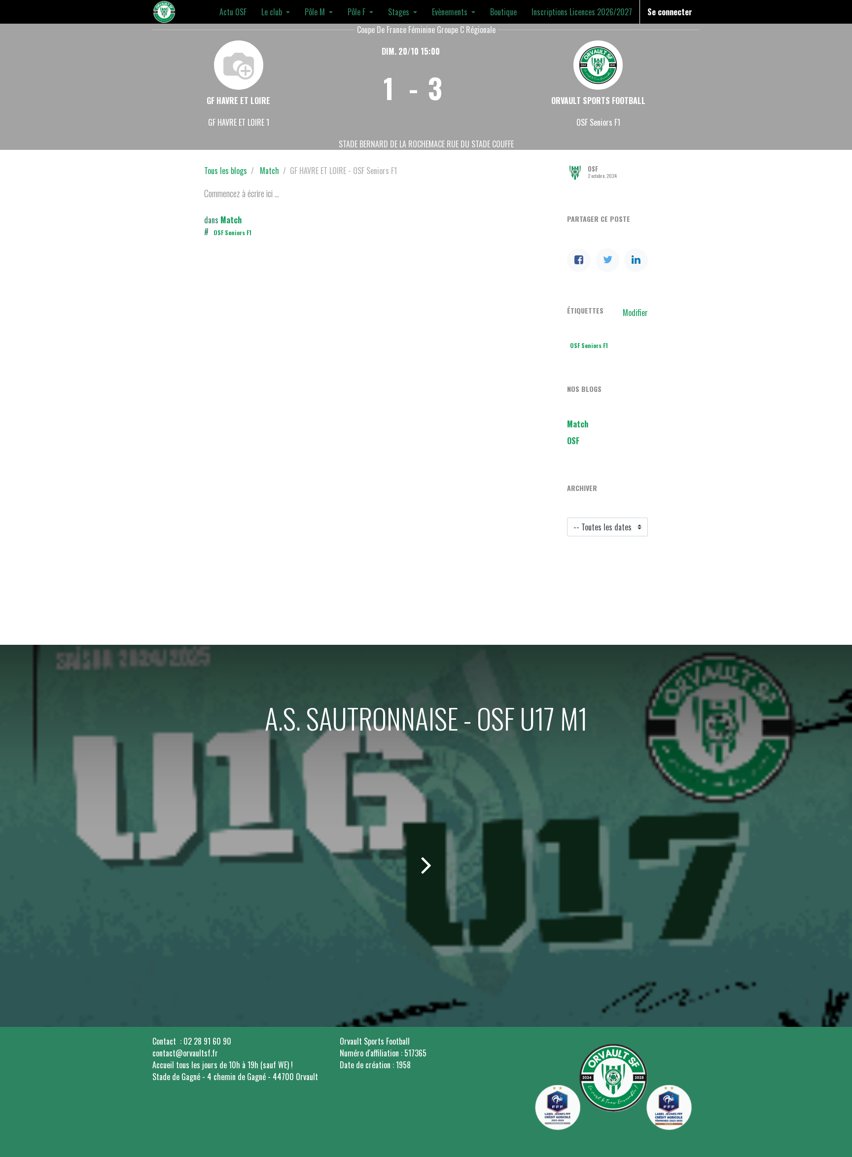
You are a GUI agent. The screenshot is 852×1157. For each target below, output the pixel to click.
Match (269, 170)
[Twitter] (607, 260)
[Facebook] (579, 260)
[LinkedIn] (636, 260)
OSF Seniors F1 (232, 232)
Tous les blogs (225, 170)
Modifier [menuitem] (635, 312)
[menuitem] (233, 12)
